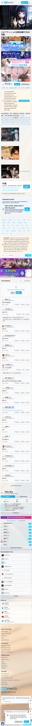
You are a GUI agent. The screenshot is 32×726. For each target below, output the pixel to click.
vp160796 (27, 87)
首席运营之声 (4, 666)
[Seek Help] (30, 717)
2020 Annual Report (6, 649)
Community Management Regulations (10, 680)
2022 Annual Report (6, 645)
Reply (23, 304)
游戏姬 (2, 661)
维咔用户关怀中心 (5, 659)
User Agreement (5, 673)
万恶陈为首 (3, 668)
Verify (2, 638)
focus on (17, 84)
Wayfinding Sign (5, 640)
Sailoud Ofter (4, 657)
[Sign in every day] (30, 700)
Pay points (27, 209)
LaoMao (15, 711)
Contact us (4, 635)
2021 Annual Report (6, 647)
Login (13, 292)
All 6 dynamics (16, 512)
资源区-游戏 (5, 88)
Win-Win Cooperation (6, 633)
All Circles (16, 596)
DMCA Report (20, 251)
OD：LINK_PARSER (24, 171)
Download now (26, 186)
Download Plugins (24, 101)
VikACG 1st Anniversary (6, 652)
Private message (25, 84)
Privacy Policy (4, 675)
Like (28, 304)
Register (18, 292)
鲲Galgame (24, 711)
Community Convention (7, 678)
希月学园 (19, 711)
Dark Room (4, 682)
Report (17, 304)
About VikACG (4, 631)
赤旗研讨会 (3, 664)
